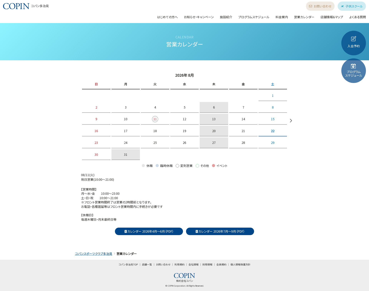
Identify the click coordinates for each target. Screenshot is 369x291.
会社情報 (194, 264)
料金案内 (282, 16)
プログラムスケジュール (253, 16)
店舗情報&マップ (332, 16)
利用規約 (179, 264)
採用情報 (207, 264)
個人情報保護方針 (240, 264)
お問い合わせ (323, 6)
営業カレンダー (304, 16)
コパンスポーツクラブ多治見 (93, 253)
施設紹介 (226, 16)
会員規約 (221, 264)
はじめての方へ (167, 16)
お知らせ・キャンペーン (199, 16)
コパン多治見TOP (128, 264)
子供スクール (354, 6)
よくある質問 (357, 16)
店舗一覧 (147, 264)
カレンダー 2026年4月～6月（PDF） (150, 231)
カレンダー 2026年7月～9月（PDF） (221, 231)
